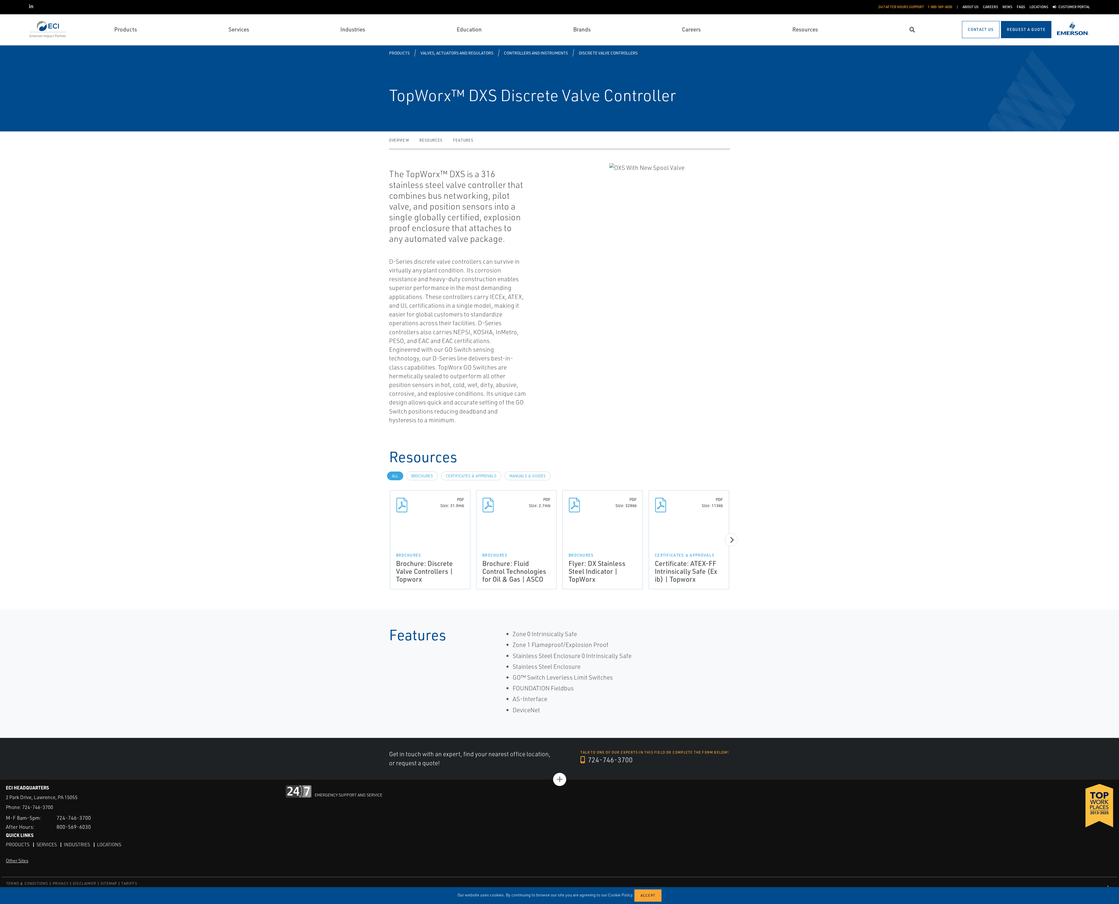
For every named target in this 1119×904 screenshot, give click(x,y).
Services (46, 844)
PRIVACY (60, 883)
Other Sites (17, 860)
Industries (77, 844)
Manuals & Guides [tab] (527, 476)
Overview (399, 140)
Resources (431, 140)
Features (463, 140)
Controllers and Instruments (536, 52)
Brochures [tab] (422, 476)
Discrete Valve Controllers (608, 52)
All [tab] (395, 476)
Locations (109, 844)
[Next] (731, 539)
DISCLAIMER (84, 883)
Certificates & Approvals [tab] (471, 476)
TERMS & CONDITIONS (27, 883)
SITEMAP (109, 883)
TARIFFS (129, 883)
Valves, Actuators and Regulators (456, 52)
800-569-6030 (74, 827)
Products (399, 52)
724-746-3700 (609, 759)
